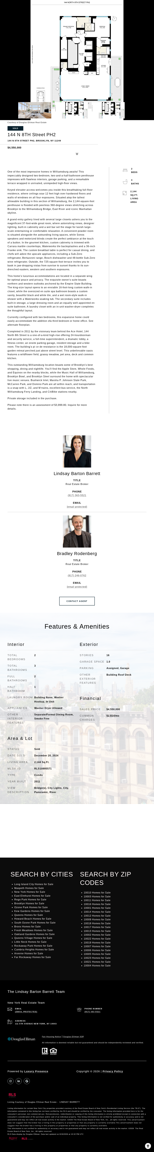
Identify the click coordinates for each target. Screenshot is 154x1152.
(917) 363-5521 (77, 495)
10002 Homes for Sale (97, 935)
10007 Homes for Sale (97, 946)
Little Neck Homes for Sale (30, 942)
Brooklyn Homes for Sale (29, 903)
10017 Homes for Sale (97, 927)
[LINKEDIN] (19, 1081)
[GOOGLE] (27, 1081)
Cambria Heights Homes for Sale (34, 949)
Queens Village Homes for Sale (33, 938)
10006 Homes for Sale (97, 950)
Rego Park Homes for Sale (30, 899)
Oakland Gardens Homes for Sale (34, 934)
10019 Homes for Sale (97, 942)
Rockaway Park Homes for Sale (33, 946)
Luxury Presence (36, 1071)
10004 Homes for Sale (97, 965)
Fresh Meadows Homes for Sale (33, 930)
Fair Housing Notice (51, 1037)
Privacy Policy (113, 1071)
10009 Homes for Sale (97, 919)
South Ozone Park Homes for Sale (35, 922)
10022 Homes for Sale (97, 938)
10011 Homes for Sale (97, 900)
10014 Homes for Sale (97, 912)
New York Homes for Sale (29, 892)
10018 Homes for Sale (97, 923)
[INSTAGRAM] (11, 1081)
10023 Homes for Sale (97, 958)
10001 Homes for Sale (97, 908)
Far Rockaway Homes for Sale (32, 957)
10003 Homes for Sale (97, 896)
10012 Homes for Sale (97, 915)
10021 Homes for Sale (97, 962)
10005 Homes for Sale (97, 954)
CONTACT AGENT (77, 601)
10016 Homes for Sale (97, 904)
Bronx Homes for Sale (27, 926)
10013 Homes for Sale (97, 931)
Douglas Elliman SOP (73, 1037)
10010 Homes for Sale (97, 892)
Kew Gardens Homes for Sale (32, 911)
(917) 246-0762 (77, 575)
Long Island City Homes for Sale (33, 884)
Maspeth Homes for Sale (29, 888)
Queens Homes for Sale (28, 915)
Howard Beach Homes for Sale (32, 918)
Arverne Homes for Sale (28, 953)
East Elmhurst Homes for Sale (32, 896)
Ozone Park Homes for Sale (31, 907)
